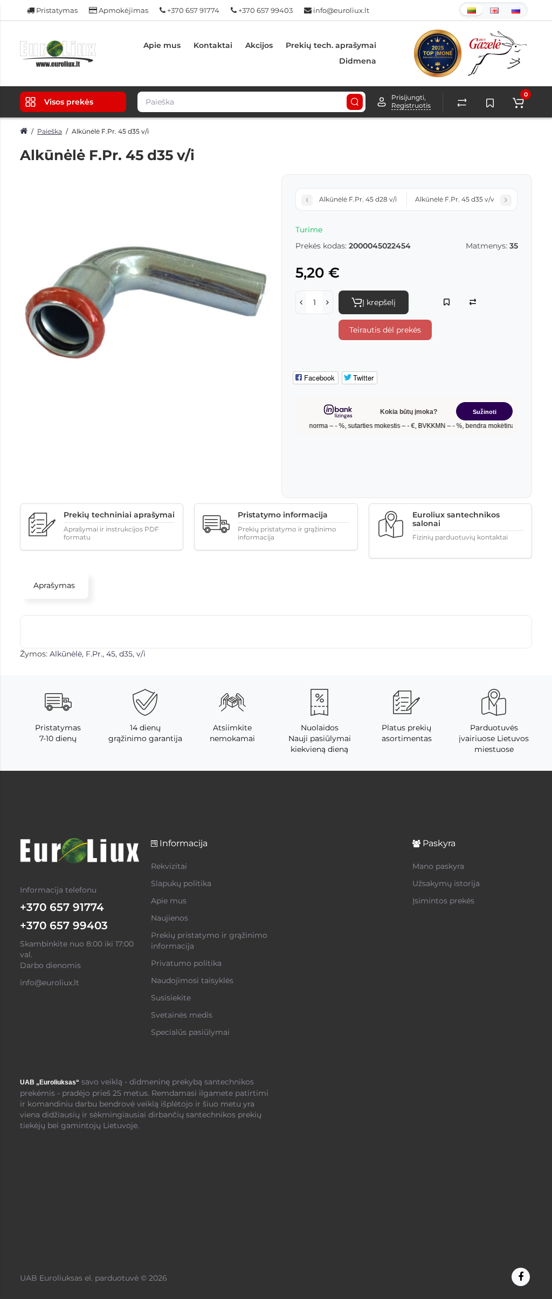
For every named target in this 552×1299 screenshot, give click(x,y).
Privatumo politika (186, 963)
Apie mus (162, 45)
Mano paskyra (438, 866)
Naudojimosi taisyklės (192, 980)
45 (110, 654)
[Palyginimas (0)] (462, 102)
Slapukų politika (181, 883)
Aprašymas (54, 585)
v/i (141, 654)
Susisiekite (171, 998)
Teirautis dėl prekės (385, 330)
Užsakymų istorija (446, 883)
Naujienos (169, 918)
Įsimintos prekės (443, 901)
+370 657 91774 (192, 10)
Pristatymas (56, 10)
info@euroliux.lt (340, 10)
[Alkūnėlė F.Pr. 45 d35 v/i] (145, 299)
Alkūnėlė (66, 654)
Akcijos (259, 45)
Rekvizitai (169, 866)
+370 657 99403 (265, 10)
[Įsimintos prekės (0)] (490, 102)
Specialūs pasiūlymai (190, 1032)
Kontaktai (213, 45)
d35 (126, 654)
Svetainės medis (181, 1015)
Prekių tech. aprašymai (331, 45)
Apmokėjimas (122, 10)
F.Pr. (94, 654)
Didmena (357, 61)
